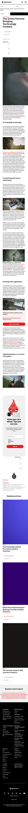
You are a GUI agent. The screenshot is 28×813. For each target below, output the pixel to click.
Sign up (15, 446)
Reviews (4, 767)
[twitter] (8, 793)
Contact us (5, 769)
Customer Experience (20, 693)
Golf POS (16, 729)
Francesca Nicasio (9, 556)
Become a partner (18, 756)
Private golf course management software (19, 745)
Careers (4, 771)
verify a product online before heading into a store (13, 264)
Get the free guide (14, 324)
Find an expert (17, 754)
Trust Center (5, 778)
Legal (4, 776)
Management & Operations (11, 695)
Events (4, 759)
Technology (23, 698)
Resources (5, 749)
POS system (5, 709)
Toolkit (15, 757)
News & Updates (6, 697)
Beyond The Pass (6, 693)
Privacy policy (14, 799)
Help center (5, 757)
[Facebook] (8, 44)
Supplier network (18, 752)
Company (5, 764)
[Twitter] (8, 49)
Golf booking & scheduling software (18, 734)
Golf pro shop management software (19, 742)
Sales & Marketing (6, 698)
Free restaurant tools (7, 754)
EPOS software (13, 342)
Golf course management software (19, 726)
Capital (13, 693)
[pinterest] (16, 793)
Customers (5, 756)
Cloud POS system (7, 713)
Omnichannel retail (18, 718)
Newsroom (5, 765)
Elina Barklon (8, 31)
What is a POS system (7, 716)
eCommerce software (19, 716)
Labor (2, 695)
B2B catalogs (17, 722)
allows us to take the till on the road (11, 339)
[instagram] (12, 793)
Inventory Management (22, 694)
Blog (4, 750)
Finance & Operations (5, 694)
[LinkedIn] (8, 53)
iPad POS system (6, 711)
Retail (4, 545)
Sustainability (5, 774)
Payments (12, 697)
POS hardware (17, 714)
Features (16, 711)
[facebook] (4, 793)
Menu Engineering (22, 695)
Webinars (5, 761)
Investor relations (6, 772)
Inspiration (13, 694)
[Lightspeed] (6, 2)
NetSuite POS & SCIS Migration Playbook (18, 766)
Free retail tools (6, 752)
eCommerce (6, 17)
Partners (16, 749)
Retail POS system (18, 709)
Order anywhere (6, 732)
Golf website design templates (18, 739)
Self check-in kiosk (18, 736)
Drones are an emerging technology (11, 152)
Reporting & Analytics (20, 697)
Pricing (15, 713)
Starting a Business (15, 698)
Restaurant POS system (8, 726)
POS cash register (6, 714)
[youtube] (24, 793)
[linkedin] (20, 793)
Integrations (17, 750)
